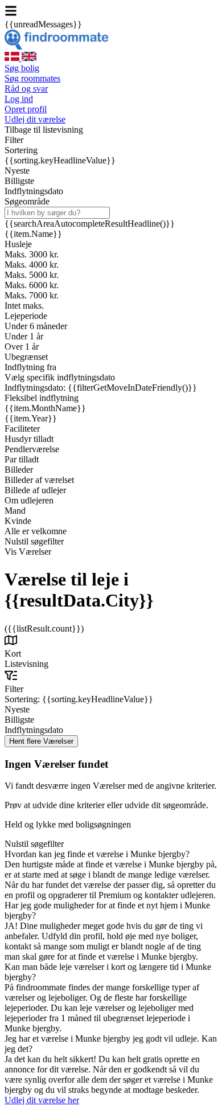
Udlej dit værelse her (42, 1100)
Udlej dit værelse (35, 119)
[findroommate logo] (56, 46)
